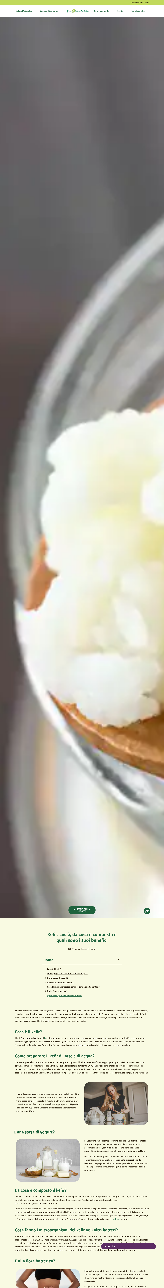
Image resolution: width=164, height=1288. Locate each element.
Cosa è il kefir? (54, 969)
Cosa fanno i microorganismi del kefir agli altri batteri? (73, 987)
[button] (147, 911)
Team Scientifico (140, 11)
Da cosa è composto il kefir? (60, 982)
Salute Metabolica (26, 11)
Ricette (122, 11)
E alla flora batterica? (57, 991)
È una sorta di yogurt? (57, 978)
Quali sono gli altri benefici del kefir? (64, 995)
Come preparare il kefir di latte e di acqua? (67, 973)
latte (46, 1038)
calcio (116, 1219)
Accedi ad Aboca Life (140, 2)
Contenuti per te (104, 11)
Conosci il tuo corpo (51, 11)
